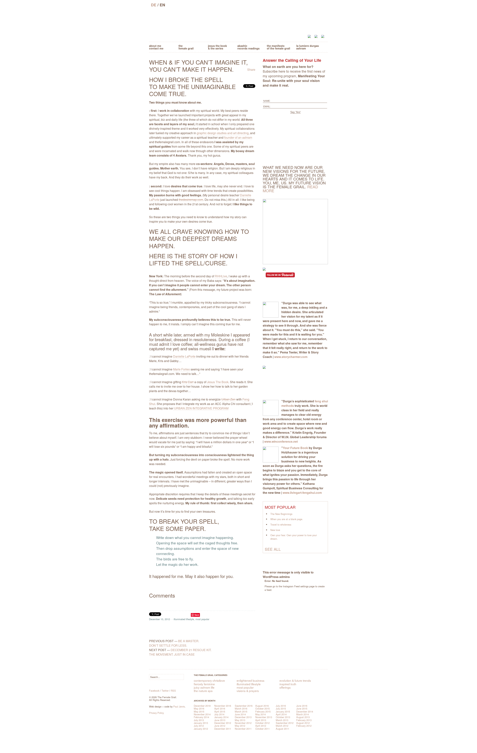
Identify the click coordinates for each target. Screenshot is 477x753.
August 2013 (303, 717)
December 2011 (222, 728)
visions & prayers (248, 691)
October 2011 (262, 728)
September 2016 (243, 705)
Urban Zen (228, 399)
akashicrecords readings (248, 47)
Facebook (154, 690)
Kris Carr (188, 382)
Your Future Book (295, 448)
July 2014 (219, 714)
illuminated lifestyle (184, 619)
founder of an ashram (238, 137)
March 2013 (282, 720)
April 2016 (219, 708)
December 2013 (243, 717)
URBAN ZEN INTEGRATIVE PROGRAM (200, 408)
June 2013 (219, 720)
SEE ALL (273, 549)
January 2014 (221, 717)
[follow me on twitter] (318, 37)
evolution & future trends (295, 680)
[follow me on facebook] (311, 37)
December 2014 (304, 711)
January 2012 (201, 728)
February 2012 (304, 725)
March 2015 (241, 711)
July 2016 (281, 705)
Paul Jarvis (179, 706)
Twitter (165, 690)
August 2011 (282, 728)
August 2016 (262, 705)
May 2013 (240, 720)
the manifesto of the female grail (278, 47)
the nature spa (203, 691)
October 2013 (283, 717)
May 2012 (240, 725)
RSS (173, 690)
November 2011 (243, 728)
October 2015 (262, 708)
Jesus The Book (217, 382)
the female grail (186, 47)
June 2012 (219, 725)
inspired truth (287, 684)
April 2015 (219, 711)
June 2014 (240, 714)
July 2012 (199, 725)
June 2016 (301, 705)
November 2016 (222, 705)
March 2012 (282, 725)
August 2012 (303, 723)
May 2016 (199, 708)
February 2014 (201, 717)
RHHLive (221, 276)
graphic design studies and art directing (223, 133)
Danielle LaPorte (184, 356)
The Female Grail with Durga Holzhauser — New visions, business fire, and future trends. (238, 21)
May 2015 (199, 711)
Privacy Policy (156, 713)
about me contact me (156, 47)
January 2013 (201, 723)
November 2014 (202, 714)
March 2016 (241, 708)
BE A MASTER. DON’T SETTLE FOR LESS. (174, 643)
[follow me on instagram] (323, 37)
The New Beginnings (281, 514)
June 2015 (301, 708)
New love (275, 530)
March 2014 (302, 714)
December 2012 (222, 723)
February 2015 (263, 711)
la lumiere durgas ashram (307, 47)
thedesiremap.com (191, 199)
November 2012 (243, 723)
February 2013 (304, 720)
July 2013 (199, 720)
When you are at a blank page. (286, 519)
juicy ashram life (204, 687)
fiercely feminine (204, 684)
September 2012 (284, 723)
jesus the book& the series (217, 47)
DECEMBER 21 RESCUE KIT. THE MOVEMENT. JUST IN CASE (180, 652)
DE (153, 4)
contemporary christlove (209, 680)
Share (251, 69)
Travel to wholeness (280, 524)
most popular (202, 619)
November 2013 (263, 717)
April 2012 (260, 725)
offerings (285, 687)
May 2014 (260, 714)
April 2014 (281, 714)
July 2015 (281, 708)
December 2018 (202, 705)
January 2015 (283, 711)
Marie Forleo (181, 369)
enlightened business (250, 680)
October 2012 (262, 723)
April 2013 (260, 720)
